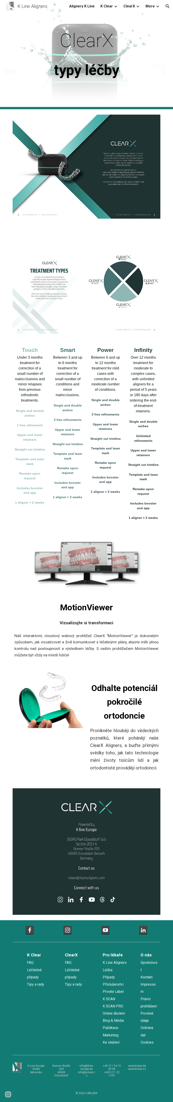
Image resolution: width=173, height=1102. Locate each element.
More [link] (150, 6)
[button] (167, 6)
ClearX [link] (129, 6)
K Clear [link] (106, 6)
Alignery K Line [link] (82, 6)
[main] (86, 54)
